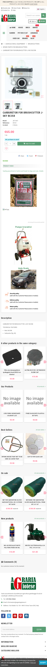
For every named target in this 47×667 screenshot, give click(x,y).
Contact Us (6, 10)
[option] (12, 364)
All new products (40, 518)
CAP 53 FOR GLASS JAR (35, 457)
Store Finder (16, 8)
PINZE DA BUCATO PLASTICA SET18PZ (35, 414)
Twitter (9, 616)
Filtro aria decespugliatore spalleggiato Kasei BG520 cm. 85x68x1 (12, 372)
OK (40, 629)
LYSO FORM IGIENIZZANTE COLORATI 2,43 (12, 414)
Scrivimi (5, 161)
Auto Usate (23, 268)
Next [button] (45, 362)
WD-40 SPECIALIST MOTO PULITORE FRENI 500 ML (12, 546)
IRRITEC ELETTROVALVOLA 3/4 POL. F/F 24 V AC (35, 546)
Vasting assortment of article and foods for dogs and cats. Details (23, 171)
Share (22, 156)
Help (13, 10)
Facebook (3, 616)
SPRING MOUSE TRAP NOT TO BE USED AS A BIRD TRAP (12, 458)
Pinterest (40, 156)
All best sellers (41, 430)
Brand (4, 121)
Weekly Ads (5, 8)
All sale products (40, 473)
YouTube (15, 616)
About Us (27, 8)
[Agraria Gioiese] (8, 18)
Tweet (31, 156)
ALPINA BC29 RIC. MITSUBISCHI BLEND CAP (35, 371)
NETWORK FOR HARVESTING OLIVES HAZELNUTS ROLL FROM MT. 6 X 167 (35, 502)
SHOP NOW (33, 4)
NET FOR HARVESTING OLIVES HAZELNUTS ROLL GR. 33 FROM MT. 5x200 (12, 502)
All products (41, 386)
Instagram (26, 616)
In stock (5, 125)
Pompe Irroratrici (23, 227)
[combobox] (35, 15)
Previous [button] (2, 362)
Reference (6, 123)
